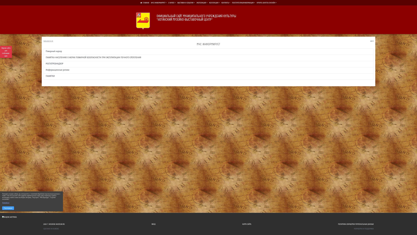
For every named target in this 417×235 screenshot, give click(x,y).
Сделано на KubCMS (51, 228)
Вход (154, 224)
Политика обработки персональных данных (356, 224)
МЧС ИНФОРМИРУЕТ (158, 3)
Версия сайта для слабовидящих (6, 52)
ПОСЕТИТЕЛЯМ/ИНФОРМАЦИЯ (243, 3)
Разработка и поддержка (364, 228)
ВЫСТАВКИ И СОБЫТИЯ (185, 3)
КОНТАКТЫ (225, 3)
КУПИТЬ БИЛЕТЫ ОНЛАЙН (266, 3)
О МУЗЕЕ (171, 3)
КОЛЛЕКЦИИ (213, 3)
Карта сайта (246, 224)
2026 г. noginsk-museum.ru (54, 224)
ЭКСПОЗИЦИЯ (201, 3)
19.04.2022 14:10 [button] (48, 41)
